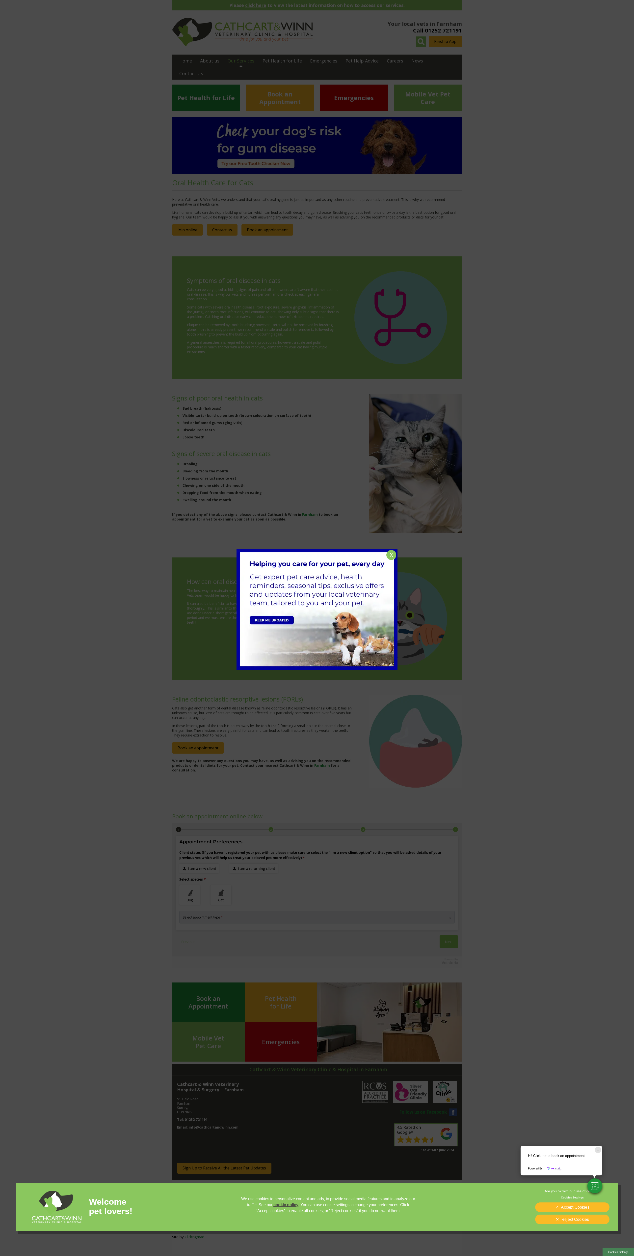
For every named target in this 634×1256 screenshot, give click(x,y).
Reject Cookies (575, 1219)
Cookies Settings (618, 1252)
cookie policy (285, 1205)
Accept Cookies (575, 1207)
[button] (594, 1185)
